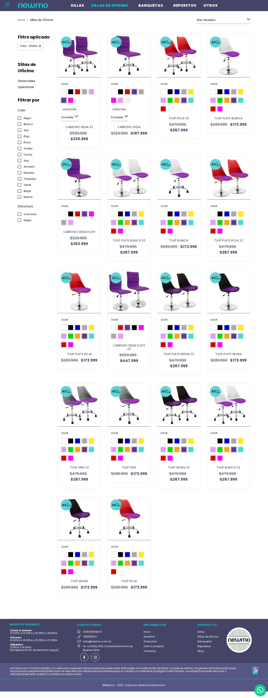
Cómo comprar (154, 646)
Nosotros (149, 636)
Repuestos (184, 5)
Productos (150, 641)
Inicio (21, 20)
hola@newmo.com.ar (97, 641)
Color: (64, 84)
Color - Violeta (28, 45)
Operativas (26, 87)
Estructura (69, 109)
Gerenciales (26, 81)
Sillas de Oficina (109, 5)
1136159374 (90, 636)
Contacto (150, 651)
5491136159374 (92, 632)
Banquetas (150, 5)
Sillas (77, 5)
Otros (211, 5)
